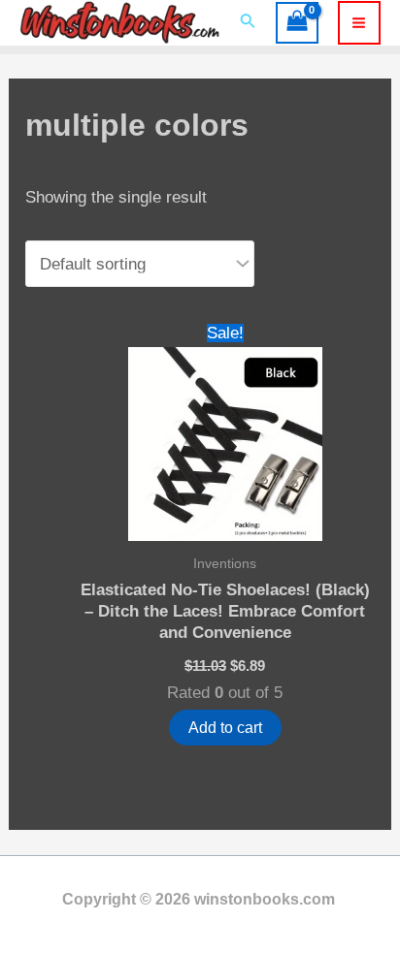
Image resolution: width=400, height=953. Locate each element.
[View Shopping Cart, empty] (297, 23)
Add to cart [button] (225, 727)
